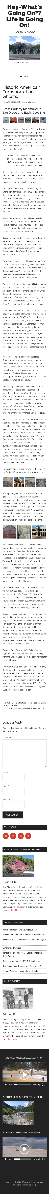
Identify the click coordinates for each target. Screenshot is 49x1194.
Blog (13, 703)
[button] (24, 1075)
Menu (26, 76)
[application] (25, 1074)
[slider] (22, 1084)
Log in (35, 1185)
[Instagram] (14, 836)
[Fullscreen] (43, 1084)
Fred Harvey (17, 709)
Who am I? (9, 1014)
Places (29, 703)
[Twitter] (29, 836)
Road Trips (37, 703)
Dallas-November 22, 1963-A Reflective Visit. (22, 961)
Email (6, 786)
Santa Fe (40, 709)
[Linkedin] (21, 836)
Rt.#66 (33, 709)
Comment (8, 737)
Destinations (21, 703)
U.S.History (12, 706)
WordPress (26, 1185)
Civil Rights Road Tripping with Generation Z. (22, 966)
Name (6, 772)
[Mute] (39, 1084)
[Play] (6, 1084)
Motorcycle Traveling (12, 948)
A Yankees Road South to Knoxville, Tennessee (23, 935)
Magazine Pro (27, 1182)
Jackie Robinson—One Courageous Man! (20, 930)
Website (6, 799)
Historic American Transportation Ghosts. (20, 971)
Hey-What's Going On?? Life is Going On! (24, 16)
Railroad (26, 709)
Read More (16, 910)
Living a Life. (10, 882)
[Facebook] (6, 836)
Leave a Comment (29, 102)
